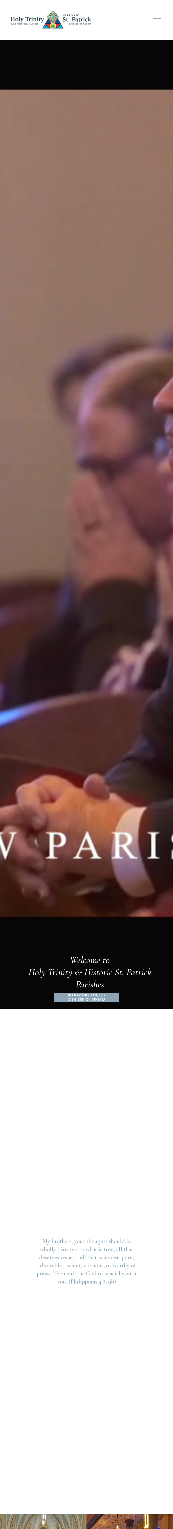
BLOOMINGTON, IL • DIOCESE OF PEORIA (86, 997)
